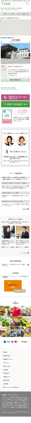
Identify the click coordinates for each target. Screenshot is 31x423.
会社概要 (5, 384)
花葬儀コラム (6, 377)
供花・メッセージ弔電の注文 (11, 387)
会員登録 (5, 370)
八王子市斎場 (15, 40)
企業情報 (4, 395)
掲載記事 (24, 209)
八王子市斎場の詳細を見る (15, 80)
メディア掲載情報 (15, 173)
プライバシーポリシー (13, 395)
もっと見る (24, 252)
